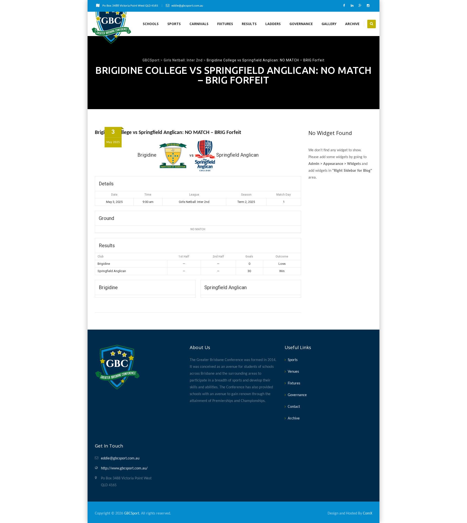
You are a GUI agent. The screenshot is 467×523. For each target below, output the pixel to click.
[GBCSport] (111, 23)
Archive (352, 23)
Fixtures (225, 23)
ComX (367, 513)
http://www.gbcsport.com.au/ (124, 468)
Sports (174, 23)
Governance (301, 23)
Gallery (329, 23)
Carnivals (198, 23)
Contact (294, 407)
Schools (151, 23)
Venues (293, 372)
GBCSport (131, 513)
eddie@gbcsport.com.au (120, 458)
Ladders (273, 23)
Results (249, 23)
